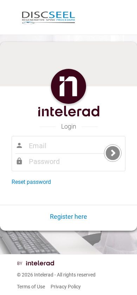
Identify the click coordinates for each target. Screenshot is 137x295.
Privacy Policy (66, 286)
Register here (68, 216)
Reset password (31, 182)
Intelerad (43, 275)
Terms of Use (31, 286)
